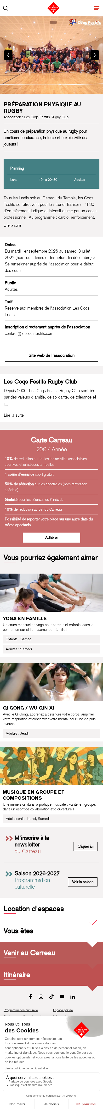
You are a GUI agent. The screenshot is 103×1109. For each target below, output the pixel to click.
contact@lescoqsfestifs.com (29, 333)
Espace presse (63, 1010)
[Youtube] (62, 996)
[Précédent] (8, 55)
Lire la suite (12, 225)
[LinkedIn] (72, 996)
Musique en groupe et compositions (33, 795)
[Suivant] (95, 55)
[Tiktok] (51, 996)
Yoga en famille (25, 618)
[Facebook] (30, 996)
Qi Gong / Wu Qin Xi (28, 708)
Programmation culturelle (21, 1010)
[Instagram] (41, 996)
